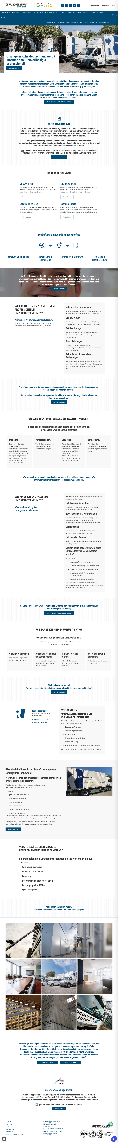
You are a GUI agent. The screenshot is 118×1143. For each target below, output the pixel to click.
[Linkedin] (78, 5)
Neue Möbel (62, 13)
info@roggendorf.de (103, 22)
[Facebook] (62, 5)
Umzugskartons (25, 13)
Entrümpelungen (38, 13)
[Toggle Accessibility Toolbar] (114, 1139)
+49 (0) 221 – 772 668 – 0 (87, 22)
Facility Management (97, 13)
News (113, 5)
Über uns (3, 17)
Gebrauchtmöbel (50, 13)
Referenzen (105, 5)
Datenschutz (10, 1129)
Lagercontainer (71, 13)
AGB (7, 1127)
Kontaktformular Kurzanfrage (68, 22)
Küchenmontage (82, 13)
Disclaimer (9, 1132)
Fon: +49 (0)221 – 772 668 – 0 (53, 1129)
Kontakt (8, 1122)
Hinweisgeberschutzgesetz (14, 1134)
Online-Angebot (51, 22)
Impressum (9, 1124)
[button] (45, 5)
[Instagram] (70, 5)
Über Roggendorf (94, 5)
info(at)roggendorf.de (50, 1134)
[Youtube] (66, 5)
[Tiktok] (74, 5)
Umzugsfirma (4, 13)
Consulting (15, 13)
